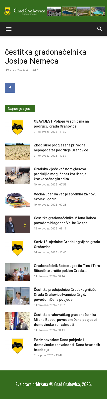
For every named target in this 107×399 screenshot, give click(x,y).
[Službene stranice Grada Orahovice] (53, 11)
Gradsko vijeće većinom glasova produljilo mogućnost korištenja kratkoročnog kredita (60, 174)
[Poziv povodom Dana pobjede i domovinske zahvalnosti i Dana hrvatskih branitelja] (17, 346)
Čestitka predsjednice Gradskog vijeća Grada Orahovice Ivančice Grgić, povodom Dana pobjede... (65, 295)
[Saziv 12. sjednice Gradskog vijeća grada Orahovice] (17, 248)
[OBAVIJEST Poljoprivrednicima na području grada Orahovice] (17, 127)
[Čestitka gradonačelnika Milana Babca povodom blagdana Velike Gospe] (17, 224)
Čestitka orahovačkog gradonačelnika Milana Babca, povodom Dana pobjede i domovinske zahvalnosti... (65, 320)
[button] (8, 29)
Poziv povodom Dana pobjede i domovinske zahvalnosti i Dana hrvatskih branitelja (67, 345)
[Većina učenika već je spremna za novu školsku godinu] (17, 200)
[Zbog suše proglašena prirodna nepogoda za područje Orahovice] (17, 151)
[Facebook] (10, 88)
